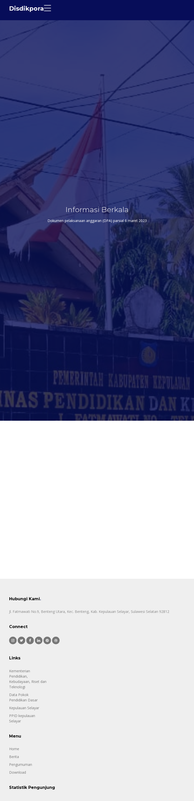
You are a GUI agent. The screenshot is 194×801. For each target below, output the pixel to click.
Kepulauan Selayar (24, 707)
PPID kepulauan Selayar (22, 718)
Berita (14, 756)
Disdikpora (26, 8)
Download (17, 772)
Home (14, 748)
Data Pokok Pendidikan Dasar (23, 697)
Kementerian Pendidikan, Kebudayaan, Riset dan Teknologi (27, 679)
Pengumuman (20, 764)
